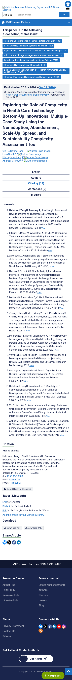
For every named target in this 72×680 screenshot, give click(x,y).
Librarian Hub (10, 600)
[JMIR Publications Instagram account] (64, 626)
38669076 (14, 479)
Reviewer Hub (11, 595)
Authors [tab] (36, 177)
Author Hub (9, 584)
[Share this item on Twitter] (9, 542)
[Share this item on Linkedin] (19, 542)
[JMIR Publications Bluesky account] (41, 626)
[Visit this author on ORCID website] (38, 151)
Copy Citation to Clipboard (18, 489)
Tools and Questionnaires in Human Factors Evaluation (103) (32, 41)
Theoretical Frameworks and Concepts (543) (24, 65)
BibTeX (7, 506)
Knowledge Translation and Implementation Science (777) (31, 60)
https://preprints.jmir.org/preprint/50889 (27, 94)
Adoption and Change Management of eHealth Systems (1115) (33, 55)
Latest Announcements (52, 584)
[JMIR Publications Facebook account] (50, 626)
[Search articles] (64, 14)
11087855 (16, 483)
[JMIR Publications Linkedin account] (54, 626)
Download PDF (13, 528)
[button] (68, 4)
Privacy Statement (13, 626)
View (43, 228)
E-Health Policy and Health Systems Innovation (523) (28, 46)
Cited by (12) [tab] (36, 183)
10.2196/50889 (15, 476)
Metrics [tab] (36, 194)
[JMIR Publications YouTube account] (59, 626)
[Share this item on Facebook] (14, 542)
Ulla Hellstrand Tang (15, 151)
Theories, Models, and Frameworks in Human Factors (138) (31, 77)
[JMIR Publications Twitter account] (45, 626)
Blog (41, 605)
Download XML (34, 528)
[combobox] (37, 14)
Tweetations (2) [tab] (36, 189)
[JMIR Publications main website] (31, 8)
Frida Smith (10, 154)
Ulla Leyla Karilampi (13, 157)
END (5, 502)
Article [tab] (36, 172)
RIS (5, 510)
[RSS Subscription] (41, 631)
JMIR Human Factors (17, 22)
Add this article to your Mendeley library (23, 515)
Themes (43, 595)
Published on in (30, 87)
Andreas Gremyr (13, 160)
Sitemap (7, 636)
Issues (43, 600)
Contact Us (9, 631)
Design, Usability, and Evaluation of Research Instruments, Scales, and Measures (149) (35, 71)
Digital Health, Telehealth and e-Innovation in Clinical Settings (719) (35, 50)
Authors (43, 590)
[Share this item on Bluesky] (5, 542)
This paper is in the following (22, 32)
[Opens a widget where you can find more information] (52, 676)
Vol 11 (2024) (47, 87)
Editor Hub (9, 590)
